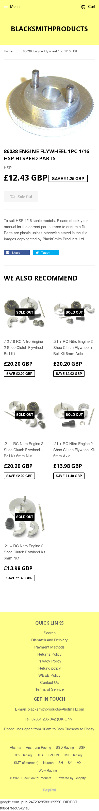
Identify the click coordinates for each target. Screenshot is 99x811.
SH (60, 762)
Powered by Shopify (71, 777)
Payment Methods (49, 647)
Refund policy (49, 668)
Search (50, 632)
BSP (82, 747)
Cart (91, 6)
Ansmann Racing (38, 747)
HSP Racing (73, 755)
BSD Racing (65, 747)
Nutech (48, 762)
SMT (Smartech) (26, 762)
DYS (40, 755)
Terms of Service (49, 689)
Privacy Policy (49, 660)
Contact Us (49, 682)
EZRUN (53, 755)
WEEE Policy (49, 675)
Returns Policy (49, 654)
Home (8, 51)
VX (79, 762)
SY (70, 762)
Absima (15, 747)
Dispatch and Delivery (49, 639)
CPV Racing (23, 755)
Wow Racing (48, 770)
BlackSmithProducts (49, 28)
